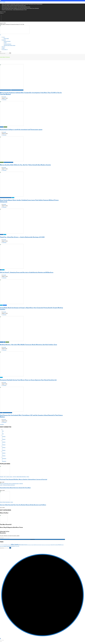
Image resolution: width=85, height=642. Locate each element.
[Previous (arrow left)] (0, 641)
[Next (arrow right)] (1, 641)
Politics (5, 42)
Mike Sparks (15, 544)
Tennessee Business (7, 44)
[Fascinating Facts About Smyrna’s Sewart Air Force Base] (11, 483)
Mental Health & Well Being (21, 476)
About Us (3, 46)
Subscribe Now (32, 539)
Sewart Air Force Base (54, 544)
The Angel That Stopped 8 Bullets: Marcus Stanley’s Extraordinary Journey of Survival (23, 479)
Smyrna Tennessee (7, 546)
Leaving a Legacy (9, 476)
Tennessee (16, 546)
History (11, 502)
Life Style (14, 476)
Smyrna (59, 544)
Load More (2, 424)
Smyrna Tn (13, 546)
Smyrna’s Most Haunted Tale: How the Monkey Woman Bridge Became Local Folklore (23, 504)
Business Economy (7, 41)
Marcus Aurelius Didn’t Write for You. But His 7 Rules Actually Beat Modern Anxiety (16, 6)
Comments (4, 99)
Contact (3, 48)
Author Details (6, 38)
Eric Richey (5, 544)
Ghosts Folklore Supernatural (5, 502)
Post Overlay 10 (5, 49)
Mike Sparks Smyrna (23, 544)
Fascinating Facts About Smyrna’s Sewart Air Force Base (15, 487)
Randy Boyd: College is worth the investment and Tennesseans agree (14, 5)
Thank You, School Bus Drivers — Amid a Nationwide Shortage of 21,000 (14, 9)
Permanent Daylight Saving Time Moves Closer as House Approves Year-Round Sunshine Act (28, 380)
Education (1, 476)
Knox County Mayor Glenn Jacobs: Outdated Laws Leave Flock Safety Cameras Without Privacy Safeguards (20, 8)
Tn (18, 546)
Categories (4, 39)
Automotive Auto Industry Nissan (9, 45)
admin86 (4, 96)
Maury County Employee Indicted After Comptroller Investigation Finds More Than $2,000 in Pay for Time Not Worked (22, 4)
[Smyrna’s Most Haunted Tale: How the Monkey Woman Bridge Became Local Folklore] (5, 500)
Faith (5, 476)
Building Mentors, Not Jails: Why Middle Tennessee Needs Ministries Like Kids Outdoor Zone (28, 344)
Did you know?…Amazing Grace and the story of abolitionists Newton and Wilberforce (26, 272)
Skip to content (2, 2)
